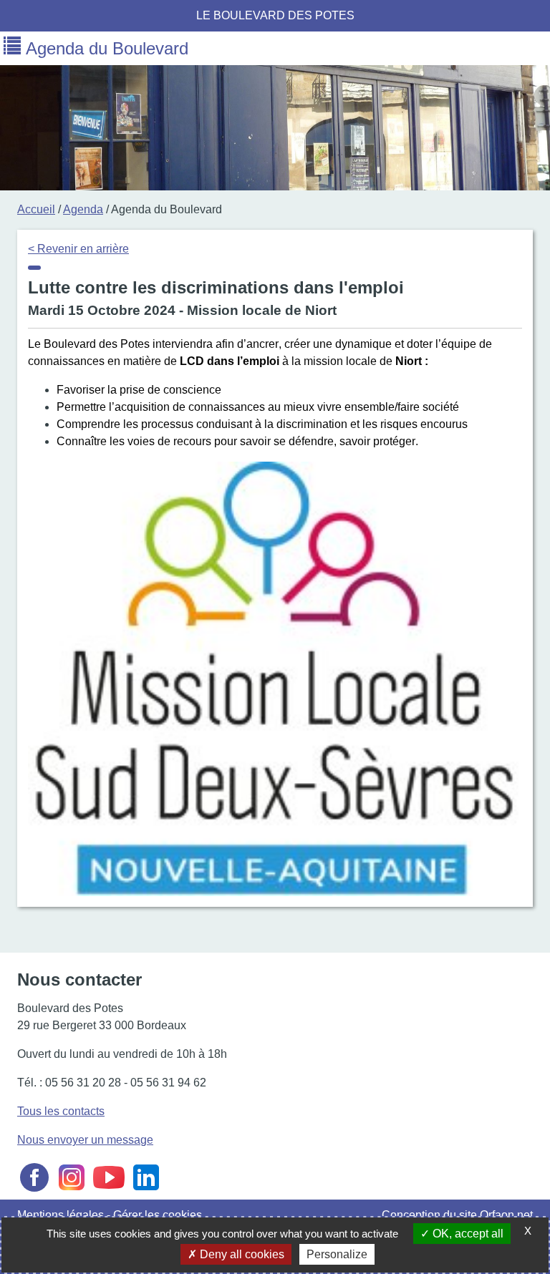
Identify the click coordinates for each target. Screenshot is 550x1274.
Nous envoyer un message (85, 1140)
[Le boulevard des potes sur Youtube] (109, 1191)
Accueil (36, 209)
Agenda (83, 209)
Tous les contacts (61, 1111)
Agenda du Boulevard (104, 48)
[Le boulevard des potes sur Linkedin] (146, 1191)
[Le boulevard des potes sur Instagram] (71, 1191)
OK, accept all (466, 1233)
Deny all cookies (240, 1254)
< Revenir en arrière (78, 249)
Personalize (337, 1254)
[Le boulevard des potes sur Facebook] (34, 1191)
